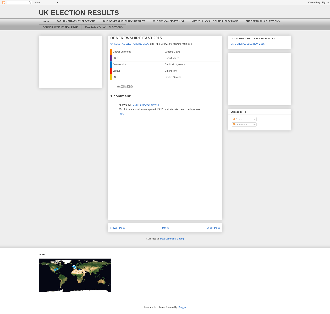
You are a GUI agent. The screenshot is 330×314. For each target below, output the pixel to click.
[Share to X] (125, 86)
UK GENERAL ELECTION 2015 (248, 43)
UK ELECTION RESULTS (79, 12)
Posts (238, 119)
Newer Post (117, 227)
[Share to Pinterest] (131, 86)
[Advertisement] (165, 193)
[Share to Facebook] (128, 86)
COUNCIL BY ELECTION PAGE (60, 27)
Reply (121, 113)
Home (46, 21)
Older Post (213, 227)
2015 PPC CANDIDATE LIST (168, 21)
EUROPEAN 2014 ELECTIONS (263, 21)
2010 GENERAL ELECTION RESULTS (124, 21)
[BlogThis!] (122, 86)
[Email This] (118, 86)
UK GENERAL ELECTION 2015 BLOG (129, 44)
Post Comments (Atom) (172, 238)
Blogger (182, 307)
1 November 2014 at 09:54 (146, 105)
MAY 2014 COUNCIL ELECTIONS (104, 27)
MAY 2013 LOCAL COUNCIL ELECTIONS (215, 21)
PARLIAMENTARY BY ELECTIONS (76, 21)
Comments (241, 124)
